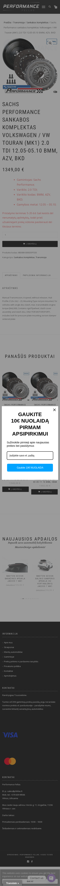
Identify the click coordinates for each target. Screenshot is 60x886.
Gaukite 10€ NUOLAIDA (30, 467)
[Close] (54, 410)
